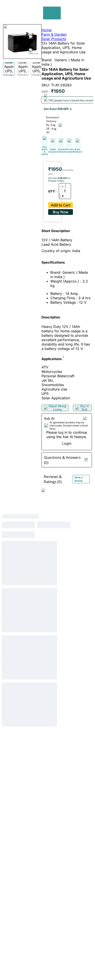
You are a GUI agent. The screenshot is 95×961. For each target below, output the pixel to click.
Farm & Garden (54, 34)
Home (46, 30)
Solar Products (54, 39)
